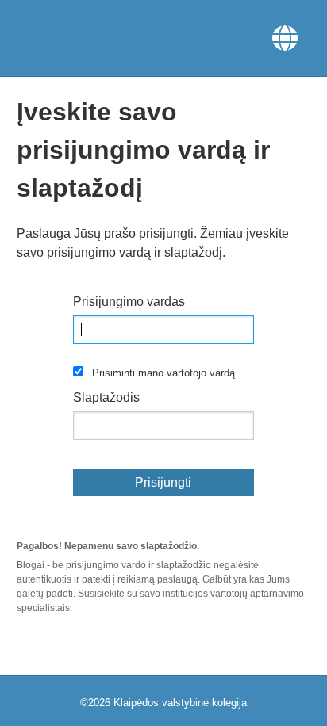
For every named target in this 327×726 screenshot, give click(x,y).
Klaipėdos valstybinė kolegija (180, 703)
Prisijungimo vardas (129, 301)
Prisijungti (163, 482)
